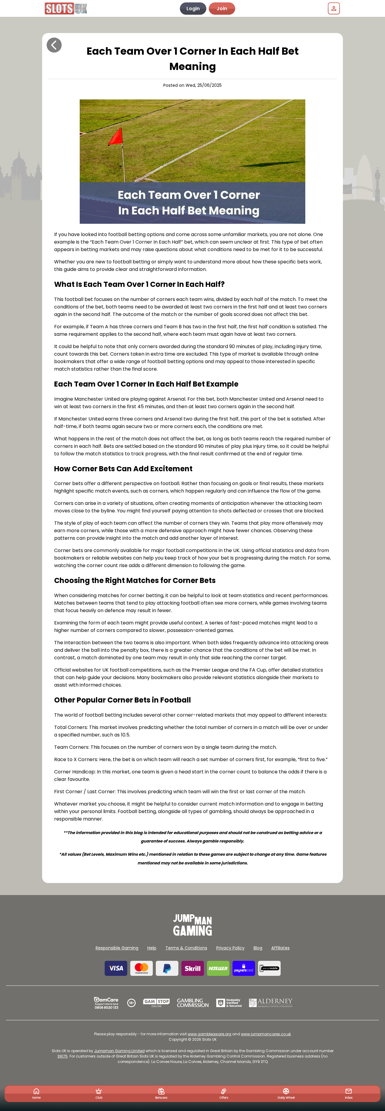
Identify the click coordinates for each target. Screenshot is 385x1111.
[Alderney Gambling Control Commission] (271, 1003)
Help (151, 948)
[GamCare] (106, 1002)
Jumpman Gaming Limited (119, 1050)
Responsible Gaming (117, 948)
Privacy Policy (230, 948)
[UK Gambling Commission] (192, 1003)
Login (193, 8)
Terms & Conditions (186, 948)
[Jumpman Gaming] (192, 933)
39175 (62, 1056)
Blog (258, 948)
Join (222, 8)
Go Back (54, 45)
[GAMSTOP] (156, 1003)
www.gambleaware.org (209, 1034)
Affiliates (280, 948)
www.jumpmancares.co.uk (266, 1034)
